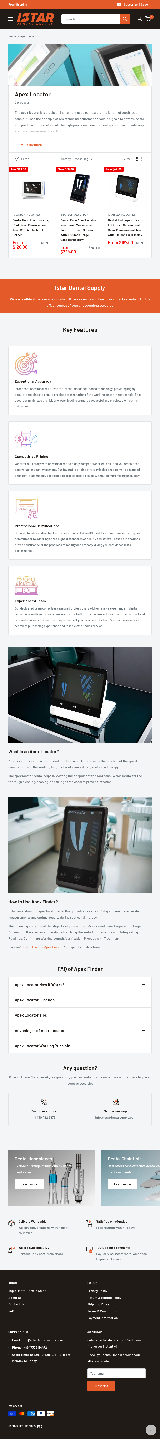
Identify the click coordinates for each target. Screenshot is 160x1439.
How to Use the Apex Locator (42, 947)
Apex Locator (29, 36)
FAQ (11, 1311)
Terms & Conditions (101, 1311)
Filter (25, 159)
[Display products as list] (143, 159)
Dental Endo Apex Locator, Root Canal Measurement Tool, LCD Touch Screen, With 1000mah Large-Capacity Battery (78, 229)
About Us (15, 1297)
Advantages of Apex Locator (40, 1030)
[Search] (125, 19)
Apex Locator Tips (31, 1015)
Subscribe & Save (136, 4)
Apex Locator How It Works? (39, 984)
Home (12, 36)
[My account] (140, 19)
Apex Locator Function (35, 999)
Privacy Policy (97, 1291)
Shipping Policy (98, 1304)
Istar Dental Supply (26, 214)
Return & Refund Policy (104, 1297)
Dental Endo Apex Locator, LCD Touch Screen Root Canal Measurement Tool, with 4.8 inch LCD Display (126, 227)
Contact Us (16, 1304)
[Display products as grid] (136, 159)
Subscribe (101, 1386)
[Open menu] (10, 19)
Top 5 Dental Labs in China (27, 1291)
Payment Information (102, 1318)
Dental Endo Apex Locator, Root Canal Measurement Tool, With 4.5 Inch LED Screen (31, 227)
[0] (148, 18)
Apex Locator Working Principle (42, 1045)
